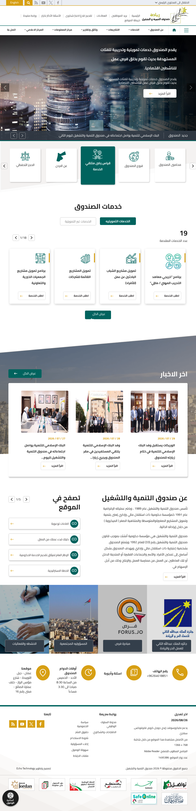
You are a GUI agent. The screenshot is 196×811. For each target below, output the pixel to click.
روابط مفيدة (30, 15)
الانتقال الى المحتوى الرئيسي (173, 2)
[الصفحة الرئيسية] (174, 30)
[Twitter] (32, 724)
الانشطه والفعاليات (24, 643)
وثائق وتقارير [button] (90, 29)
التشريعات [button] (114, 29)
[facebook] (58, 3)
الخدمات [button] (134, 29)
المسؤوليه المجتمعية (73, 643)
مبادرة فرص (122, 643)
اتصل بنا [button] (11, 29)
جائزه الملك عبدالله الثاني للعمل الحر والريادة (171, 646)
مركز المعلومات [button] (63, 29)
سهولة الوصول (80, 750)
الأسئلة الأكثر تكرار (51, 15)
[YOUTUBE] (23, 724)
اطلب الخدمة (171, 295)
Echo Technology (25, 768)
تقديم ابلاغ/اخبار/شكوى (78, 15)
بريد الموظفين (119, 15)
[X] (50, 3)
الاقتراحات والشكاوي (104, 732)
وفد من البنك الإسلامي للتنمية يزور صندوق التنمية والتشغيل (121, 135)
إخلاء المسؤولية (79, 744)
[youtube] (43, 3)
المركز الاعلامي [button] (35, 29)
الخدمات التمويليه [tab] (118, 221)
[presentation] (4, 166)
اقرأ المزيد (164, 82)
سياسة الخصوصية (82, 724)
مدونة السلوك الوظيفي (108, 724)
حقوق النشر (81, 732)
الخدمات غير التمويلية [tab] (78, 221)
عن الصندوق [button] (157, 29)
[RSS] (36, 3)
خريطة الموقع (132, 20)
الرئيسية (135, 15)
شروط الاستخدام (79, 738)
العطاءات (101, 15)
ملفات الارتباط (80, 756)
